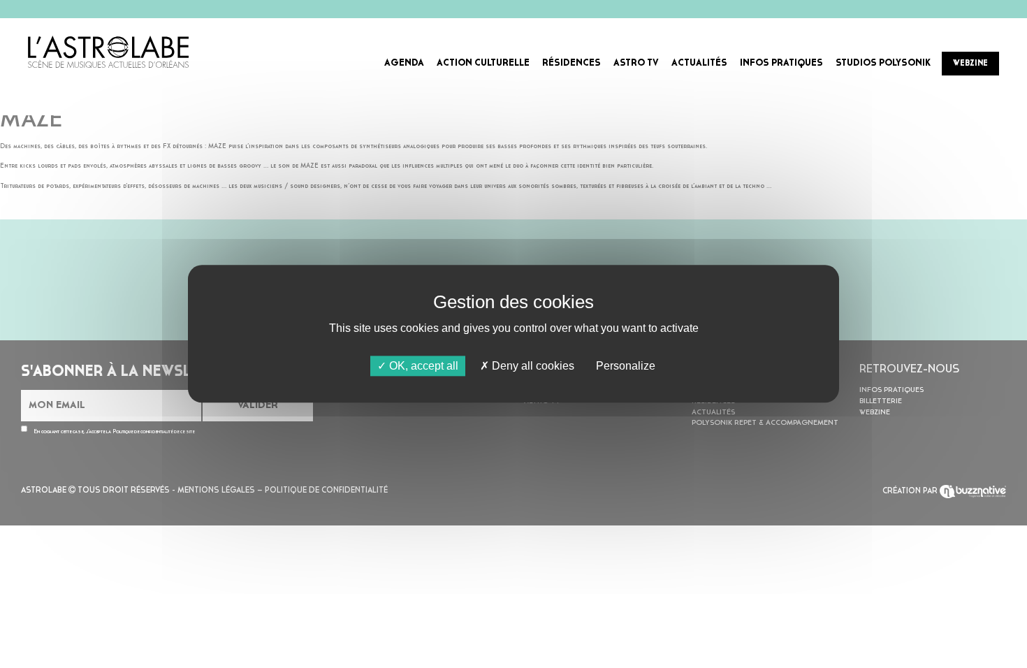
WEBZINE (970, 63)
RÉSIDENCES (571, 63)
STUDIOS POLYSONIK (883, 63)
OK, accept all (422, 366)
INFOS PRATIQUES (781, 63)
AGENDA (404, 63)
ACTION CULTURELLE (483, 63)
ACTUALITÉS (699, 63)
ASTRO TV (636, 63)
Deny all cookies (531, 366)
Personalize (625, 366)
